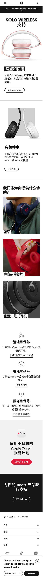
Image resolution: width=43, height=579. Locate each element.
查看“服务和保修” (21, 414)
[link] (14, 90)
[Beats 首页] (21, 3)
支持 (11, 517)
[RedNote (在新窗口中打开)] (36, 553)
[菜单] (5, 3)
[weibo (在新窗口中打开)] (7, 553)
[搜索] (38, 3)
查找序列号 (21, 385)
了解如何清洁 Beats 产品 (21, 356)
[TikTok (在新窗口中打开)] (21, 553)
